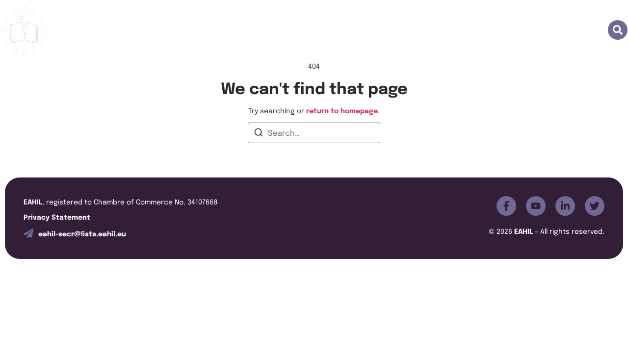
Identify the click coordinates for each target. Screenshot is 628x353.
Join (291, 30)
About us (246, 30)
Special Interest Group (451, 30)
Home (198, 30)
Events (375, 30)
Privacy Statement (57, 216)
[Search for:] (314, 133)
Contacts (570, 30)
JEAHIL (330, 30)
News (523, 30)
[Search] (258, 134)
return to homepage (342, 110)
